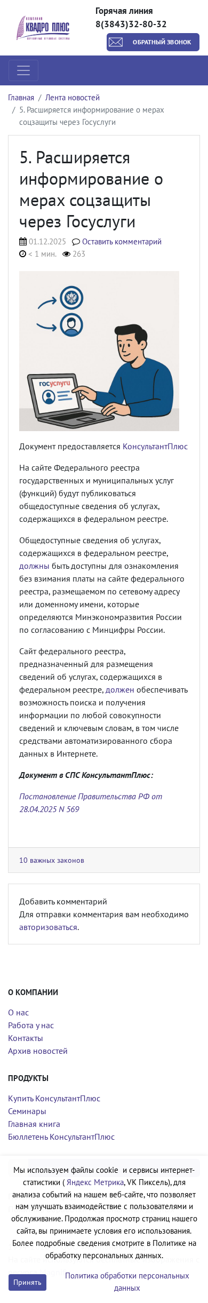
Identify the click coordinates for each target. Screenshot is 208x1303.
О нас (18, 1012)
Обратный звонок (162, 42)
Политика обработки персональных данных (127, 1281)
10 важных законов (51, 860)
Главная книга (34, 1123)
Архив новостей (38, 1050)
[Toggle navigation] (23, 70)
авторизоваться (48, 926)
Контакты (25, 1037)
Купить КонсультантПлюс (54, 1098)
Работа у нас (31, 1025)
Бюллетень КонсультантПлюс (61, 1136)
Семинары (27, 1111)
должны (34, 565)
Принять (27, 1282)
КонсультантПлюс (155, 446)
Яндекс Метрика (95, 1182)
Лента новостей (72, 97)
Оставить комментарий (122, 241)
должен (120, 689)
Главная (21, 97)
